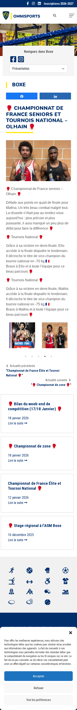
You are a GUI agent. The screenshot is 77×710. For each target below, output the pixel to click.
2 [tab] (32, 356)
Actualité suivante (56, 380)
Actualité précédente (22, 366)
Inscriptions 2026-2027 (58, 4)
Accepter (38, 676)
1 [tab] (26, 356)
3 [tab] (38, 356)
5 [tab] (51, 356)
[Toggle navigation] (71, 15)
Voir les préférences (38, 700)
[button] (70, 632)
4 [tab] (45, 356)
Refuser (38, 688)
